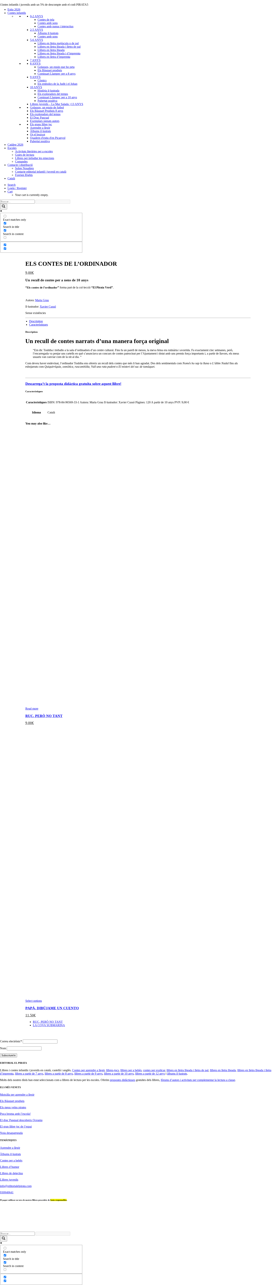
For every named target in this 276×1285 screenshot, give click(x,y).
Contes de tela (46, 19)
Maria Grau (42, 300)
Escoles (12, 148)
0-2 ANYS (36, 16)
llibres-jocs (112, 1070)
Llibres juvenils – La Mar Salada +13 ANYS (56, 104)
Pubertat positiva (47, 100)
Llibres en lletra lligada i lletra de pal (59, 46)
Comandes (21, 161)
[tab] (36, 321)
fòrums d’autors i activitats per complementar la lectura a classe (198, 1080)
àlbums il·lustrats (177, 1073)
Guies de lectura (24, 154)
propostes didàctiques (122, 1080)
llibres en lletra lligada (223, 1070)
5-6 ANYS (36, 39)
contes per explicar (154, 1070)
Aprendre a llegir (40, 127)
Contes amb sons (48, 23)
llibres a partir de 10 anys (119, 1073)
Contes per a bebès (11, 1160)
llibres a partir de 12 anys (150, 1073)
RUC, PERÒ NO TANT (44, 716)
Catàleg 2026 (15, 144)
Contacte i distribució (20, 164)
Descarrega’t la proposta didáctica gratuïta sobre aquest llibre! (73, 384)
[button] (12, 184)
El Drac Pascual (39, 117)
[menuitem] (142, 185)
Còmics (42, 80)
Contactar (139, 1227)
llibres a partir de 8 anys (59, 1073)
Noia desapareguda (11, 1132)
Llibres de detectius (11, 1173)
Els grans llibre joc (41, 124)
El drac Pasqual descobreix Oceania (21, 1120)
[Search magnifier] (3, 206)
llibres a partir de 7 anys (29, 1073)
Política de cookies (231, 1227)
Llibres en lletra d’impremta (54, 56)
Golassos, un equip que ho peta (56, 67)
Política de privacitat (177, 1227)
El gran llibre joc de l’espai (16, 1126)
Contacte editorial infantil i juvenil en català (40, 171)
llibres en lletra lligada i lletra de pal (187, 1070)
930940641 (7, 1192)
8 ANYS (35, 63)
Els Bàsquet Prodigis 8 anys (46, 110)
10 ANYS (36, 87)
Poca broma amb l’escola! (15, 1113)
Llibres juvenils (9, 1179)
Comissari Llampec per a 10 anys (57, 97)
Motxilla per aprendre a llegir (17, 1094)
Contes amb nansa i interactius (55, 26)
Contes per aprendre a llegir (88, 1070)
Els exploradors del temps (53, 94)
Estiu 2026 (14, 9)
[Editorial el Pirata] (138, 17)
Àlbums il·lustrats (48, 33)
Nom (3, 1048)
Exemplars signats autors (44, 121)
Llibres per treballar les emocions (34, 158)
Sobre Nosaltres (24, 168)
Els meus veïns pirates (13, 1107)
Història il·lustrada (48, 90)
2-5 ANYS (36, 29)
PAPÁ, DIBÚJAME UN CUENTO (52, 1008)
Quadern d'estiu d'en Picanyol (47, 137)
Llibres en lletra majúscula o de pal (58, 43)
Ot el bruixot (37, 134)
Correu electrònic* (11, 1041)
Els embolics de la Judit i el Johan (57, 83)
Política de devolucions (204, 1227)
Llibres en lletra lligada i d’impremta (59, 53)
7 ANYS (35, 60)
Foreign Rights (24, 175)
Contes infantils (17, 12)
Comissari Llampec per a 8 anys (56, 73)
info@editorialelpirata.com (16, 1186)
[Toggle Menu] (1, 4)
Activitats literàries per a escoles (34, 151)
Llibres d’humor (9, 1166)
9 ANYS (35, 77)
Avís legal (155, 1227)
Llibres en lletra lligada (51, 50)
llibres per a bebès (131, 1070)
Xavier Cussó (48, 306)
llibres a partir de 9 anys (88, 1073)
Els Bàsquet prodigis (50, 70)
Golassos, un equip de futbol (47, 107)
